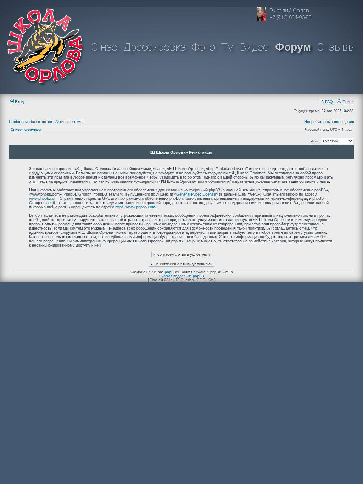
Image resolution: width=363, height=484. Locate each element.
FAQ (328, 102)
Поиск (347, 102)
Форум (293, 47)
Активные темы (69, 121)
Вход (19, 102)
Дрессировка (154, 47)
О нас (104, 47)
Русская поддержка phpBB (181, 276)
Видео (254, 47)
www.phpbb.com (43, 198)
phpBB (170, 272)
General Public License (196, 194)
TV (227, 47)
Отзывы (336, 47)
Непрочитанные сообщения (329, 121)
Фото (203, 47)
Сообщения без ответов (30, 121)
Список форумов (26, 129)
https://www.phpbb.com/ (135, 207)
